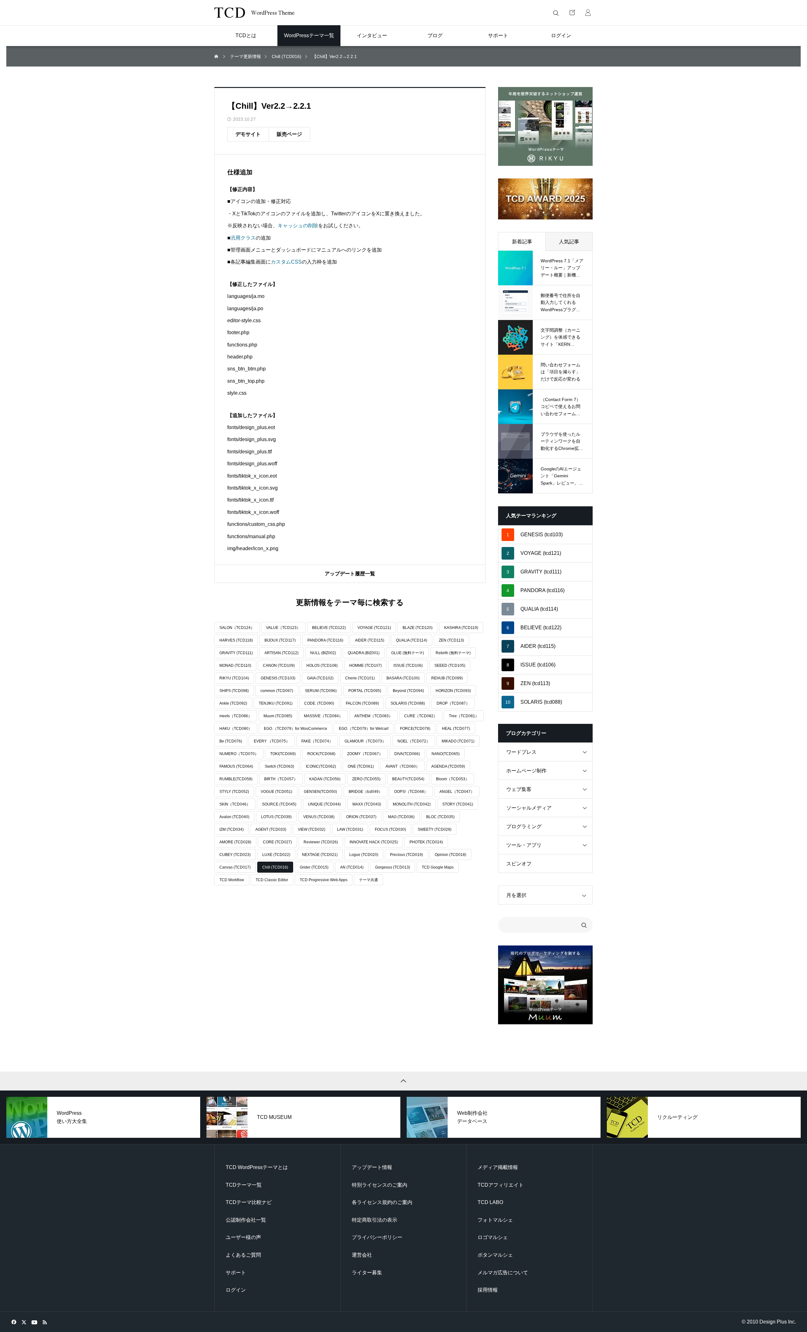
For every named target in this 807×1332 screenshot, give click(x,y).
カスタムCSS (286, 262)
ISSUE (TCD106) (408, 665)
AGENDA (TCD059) (448, 766)
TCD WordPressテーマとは (257, 1167)
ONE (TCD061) (361, 766)
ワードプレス (521, 752)
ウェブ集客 (518, 789)
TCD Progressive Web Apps (323, 880)
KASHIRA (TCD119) (461, 627)
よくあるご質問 (243, 1255)
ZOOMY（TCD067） (365, 754)
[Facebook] (13, 1322)
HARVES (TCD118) (236, 640)
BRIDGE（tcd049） (365, 791)
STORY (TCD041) (457, 804)
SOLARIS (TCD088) (408, 703)
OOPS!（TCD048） (411, 791)
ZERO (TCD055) (366, 779)
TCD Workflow (231, 880)
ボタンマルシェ (495, 1255)
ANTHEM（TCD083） (373, 716)
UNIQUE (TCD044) (324, 804)
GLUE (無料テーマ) (407, 653)
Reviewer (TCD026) (321, 842)
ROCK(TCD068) (321, 754)
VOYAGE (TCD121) (374, 627)
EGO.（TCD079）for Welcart (363, 728)
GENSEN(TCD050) (320, 791)
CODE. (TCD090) (319, 703)
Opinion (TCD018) (450, 854)
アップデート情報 (372, 1167)
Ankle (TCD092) (233, 703)
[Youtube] (34, 1322)
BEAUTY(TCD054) (408, 779)
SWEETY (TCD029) (434, 829)
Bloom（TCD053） (452, 779)
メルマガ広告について (503, 1272)
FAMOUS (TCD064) (236, 766)
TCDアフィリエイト (501, 1185)
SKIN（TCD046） (234, 804)
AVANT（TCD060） (403, 766)
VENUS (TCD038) (318, 817)
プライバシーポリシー (377, 1237)
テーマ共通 (368, 880)
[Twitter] (23, 1322)
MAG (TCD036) (401, 817)
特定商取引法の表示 (374, 1220)
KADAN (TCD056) (324, 779)
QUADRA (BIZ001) (364, 653)
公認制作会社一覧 (246, 1220)
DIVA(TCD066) (407, 754)
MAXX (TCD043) (366, 804)
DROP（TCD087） (453, 703)
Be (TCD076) (230, 741)
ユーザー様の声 (243, 1237)
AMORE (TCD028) (235, 842)
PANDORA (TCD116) (325, 640)
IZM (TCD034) (231, 829)
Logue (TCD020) (363, 854)
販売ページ (289, 134)
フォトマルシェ (495, 1220)
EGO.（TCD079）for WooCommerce (295, 728)
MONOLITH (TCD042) (412, 804)
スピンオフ (518, 863)
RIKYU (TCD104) (234, 678)
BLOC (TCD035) (440, 817)
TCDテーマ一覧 (244, 1185)
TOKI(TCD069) (283, 754)
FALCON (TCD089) (362, 703)
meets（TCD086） (235, 716)
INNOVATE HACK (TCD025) (374, 842)
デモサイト (248, 134)
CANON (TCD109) (279, 665)
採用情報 (488, 1290)
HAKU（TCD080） (235, 728)
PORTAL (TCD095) (364, 691)
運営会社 (362, 1255)
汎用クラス (243, 238)
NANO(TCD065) (446, 754)
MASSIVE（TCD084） (323, 716)
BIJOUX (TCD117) (280, 640)
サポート (236, 1272)
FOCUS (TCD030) (390, 829)
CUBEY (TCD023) (235, 854)
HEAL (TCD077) (456, 728)
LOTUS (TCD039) (276, 817)
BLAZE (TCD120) (418, 627)
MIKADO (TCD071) (458, 741)
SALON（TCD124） (236, 627)
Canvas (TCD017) (235, 867)
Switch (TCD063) (279, 766)
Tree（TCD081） (464, 716)
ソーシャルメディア (529, 808)
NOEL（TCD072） (414, 741)
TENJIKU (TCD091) (276, 703)
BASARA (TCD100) (403, 678)
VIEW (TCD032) (311, 829)
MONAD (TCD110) (235, 665)
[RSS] (44, 1322)
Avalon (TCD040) (234, 817)
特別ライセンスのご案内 (379, 1185)
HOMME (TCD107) (365, 665)
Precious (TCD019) (406, 854)
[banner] (545, 126)
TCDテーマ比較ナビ (249, 1202)
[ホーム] (216, 56)
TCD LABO (490, 1202)
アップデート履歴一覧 (350, 573)
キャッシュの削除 (298, 225)
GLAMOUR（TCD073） (365, 741)
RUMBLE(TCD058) (236, 779)
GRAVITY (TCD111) (236, 653)
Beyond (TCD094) (408, 691)
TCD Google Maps (438, 867)
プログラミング (524, 826)
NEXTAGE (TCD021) (320, 854)
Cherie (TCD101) (360, 678)
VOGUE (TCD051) (276, 791)
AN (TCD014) (351, 867)
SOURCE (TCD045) (279, 804)
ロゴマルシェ (493, 1237)
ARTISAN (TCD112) (281, 653)
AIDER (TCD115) (369, 640)
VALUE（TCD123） (283, 627)
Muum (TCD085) (278, 716)
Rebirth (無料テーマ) (453, 653)
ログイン (236, 1290)
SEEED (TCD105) (449, 665)
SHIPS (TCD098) (234, 691)
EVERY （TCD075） (272, 741)
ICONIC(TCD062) (321, 766)
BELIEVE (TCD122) (329, 627)
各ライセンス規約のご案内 (382, 1202)
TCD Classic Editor (272, 880)
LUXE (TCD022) (276, 854)
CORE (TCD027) (277, 842)
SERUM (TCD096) (321, 691)
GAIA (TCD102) (320, 678)
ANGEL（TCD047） (456, 791)
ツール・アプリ (524, 845)
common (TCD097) (276, 691)
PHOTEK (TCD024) (426, 842)
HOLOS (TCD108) (322, 665)
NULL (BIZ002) (323, 653)
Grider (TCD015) (314, 867)
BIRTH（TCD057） (281, 779)
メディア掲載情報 (498, 1167)
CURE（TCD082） (420, 716)
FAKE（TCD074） (317, 741)
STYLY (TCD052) (234, 791)
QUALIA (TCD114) (411, 640)
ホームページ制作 (526, 770)
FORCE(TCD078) (415, 728)
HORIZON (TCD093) (453, 691)
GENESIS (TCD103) (278, 678)
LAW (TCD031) (350, 829)
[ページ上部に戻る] (403, 1081)
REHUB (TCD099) (447, 678)
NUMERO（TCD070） (238, 754)
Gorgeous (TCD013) (392, 867)
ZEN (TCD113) (451, 640)
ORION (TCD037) (361, 817)
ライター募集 (367, 1272)
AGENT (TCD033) (270, 829)
